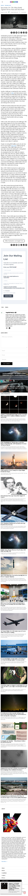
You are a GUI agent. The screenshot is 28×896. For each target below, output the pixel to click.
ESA (12, 93)
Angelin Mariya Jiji (14, 12)
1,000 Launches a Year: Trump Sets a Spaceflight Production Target (13, 471)
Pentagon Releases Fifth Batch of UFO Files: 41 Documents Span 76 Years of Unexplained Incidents (14, 796)
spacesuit (13, 145)
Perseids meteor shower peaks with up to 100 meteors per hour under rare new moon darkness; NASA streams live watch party (13, 714)
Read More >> (4, 861)
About (3, 868)
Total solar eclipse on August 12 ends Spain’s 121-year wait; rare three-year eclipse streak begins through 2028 (14, 687)
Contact (3, 875)
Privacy (3, 878)
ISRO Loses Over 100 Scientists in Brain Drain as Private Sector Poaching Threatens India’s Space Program (13, 604)
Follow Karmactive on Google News (14, 241)
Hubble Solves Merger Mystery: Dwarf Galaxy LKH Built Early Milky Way (13, 550)
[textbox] (14, 848)
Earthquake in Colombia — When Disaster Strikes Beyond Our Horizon (13, 741)
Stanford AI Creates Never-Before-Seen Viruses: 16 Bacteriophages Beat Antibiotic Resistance (13, 769)
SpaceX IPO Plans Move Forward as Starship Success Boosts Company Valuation (14, 576)
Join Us (3, 870)
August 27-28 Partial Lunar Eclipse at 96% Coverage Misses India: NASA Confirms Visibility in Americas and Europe (14, 416)
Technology (8, 5)
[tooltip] (11, 33)
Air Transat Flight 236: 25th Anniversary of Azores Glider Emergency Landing (13, 631)
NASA (6, 307)
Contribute (4, 873)
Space (2, 5)
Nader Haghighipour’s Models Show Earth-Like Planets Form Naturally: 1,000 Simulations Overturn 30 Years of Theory (13, 444)
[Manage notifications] (24, 893)
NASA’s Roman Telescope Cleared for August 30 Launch (13, 496)
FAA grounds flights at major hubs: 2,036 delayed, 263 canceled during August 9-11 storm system (13, 659)
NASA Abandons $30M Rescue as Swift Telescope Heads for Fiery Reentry (13, 524)
